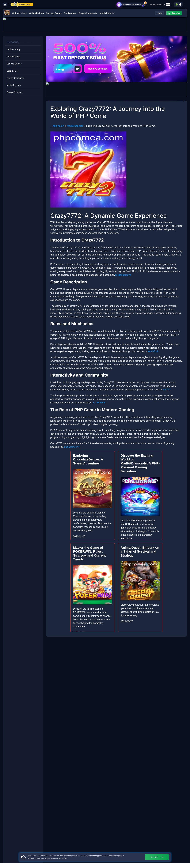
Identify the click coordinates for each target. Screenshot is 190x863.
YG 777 (167, 389)
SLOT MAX (99, 402)
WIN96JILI (153, 351)
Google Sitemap (14, 92)
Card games (70, 13)
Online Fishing (36, 13)
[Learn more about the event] (95, 24)
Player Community (88, 13)
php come (58, 125)
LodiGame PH (72, 446)
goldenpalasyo (123, 274)
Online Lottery (19, 13)
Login (159, 13)
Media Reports (107, 13)
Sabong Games (54, 13)
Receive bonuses (98, 68)
